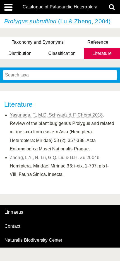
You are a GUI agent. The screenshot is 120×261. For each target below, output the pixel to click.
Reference (97, 42)
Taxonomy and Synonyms (38, 42)
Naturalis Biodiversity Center (33, 240)
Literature (102, 53)
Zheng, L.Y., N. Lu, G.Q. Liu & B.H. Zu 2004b (54, 157)
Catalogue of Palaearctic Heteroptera (60, 7)
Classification (62, 53)
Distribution (20, 53)
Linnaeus (13, 212)
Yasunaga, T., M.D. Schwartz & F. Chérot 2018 (56, 115)
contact (12, 226)
